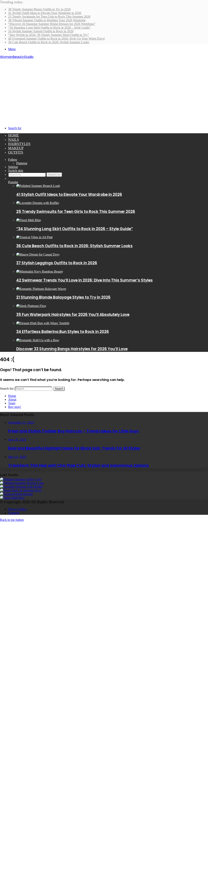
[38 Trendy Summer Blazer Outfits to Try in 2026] (21, 479)
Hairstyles (19, 144)
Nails (13, 140)
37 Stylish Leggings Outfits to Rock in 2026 (56, 263)
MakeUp (16, 148)
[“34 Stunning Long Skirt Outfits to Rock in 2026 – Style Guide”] (28, 220)
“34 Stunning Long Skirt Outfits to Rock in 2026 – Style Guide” (49, 27)
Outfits (15, 152)
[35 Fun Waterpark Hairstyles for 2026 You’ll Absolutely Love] (31, 306)
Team (11, 403)
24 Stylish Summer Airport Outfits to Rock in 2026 (41, 31)
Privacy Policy (17, 509)
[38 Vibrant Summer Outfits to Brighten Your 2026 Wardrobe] (21, 490)
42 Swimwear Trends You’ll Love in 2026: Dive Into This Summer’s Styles (84, 280)
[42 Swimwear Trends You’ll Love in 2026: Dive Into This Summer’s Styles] (39, 271)
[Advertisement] (104, 89)
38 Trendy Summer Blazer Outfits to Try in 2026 (39, 9)
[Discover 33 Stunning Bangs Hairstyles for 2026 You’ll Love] (37, 340)
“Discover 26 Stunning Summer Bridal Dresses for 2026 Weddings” (51, 24)
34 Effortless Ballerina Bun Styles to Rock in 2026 (62, 331)
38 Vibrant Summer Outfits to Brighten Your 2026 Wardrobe (47, 20)
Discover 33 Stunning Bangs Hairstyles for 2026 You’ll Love (72, 349)
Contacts (13, 513)
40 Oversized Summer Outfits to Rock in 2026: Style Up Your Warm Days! (56, 38)
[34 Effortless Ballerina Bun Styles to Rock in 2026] (42, 323)
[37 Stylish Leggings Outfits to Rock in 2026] (38, 254)
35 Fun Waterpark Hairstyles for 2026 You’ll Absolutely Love (72, 314)
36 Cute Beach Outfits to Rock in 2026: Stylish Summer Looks (48, 42)
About (12, 399)
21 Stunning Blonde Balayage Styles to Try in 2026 (63, 297)
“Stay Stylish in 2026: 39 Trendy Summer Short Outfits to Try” (48, 35)
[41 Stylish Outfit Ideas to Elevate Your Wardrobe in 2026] (38, 186)
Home (13, 135)
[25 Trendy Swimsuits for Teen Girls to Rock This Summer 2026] (37, 203)
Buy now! (14, 407)
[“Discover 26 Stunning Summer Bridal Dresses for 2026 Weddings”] (16, 494)
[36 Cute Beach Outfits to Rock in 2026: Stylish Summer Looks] (34, 237)
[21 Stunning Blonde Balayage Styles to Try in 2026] (41, 289)
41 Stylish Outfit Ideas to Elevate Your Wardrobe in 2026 (44, 13)
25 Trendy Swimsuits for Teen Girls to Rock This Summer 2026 (49, 16)
